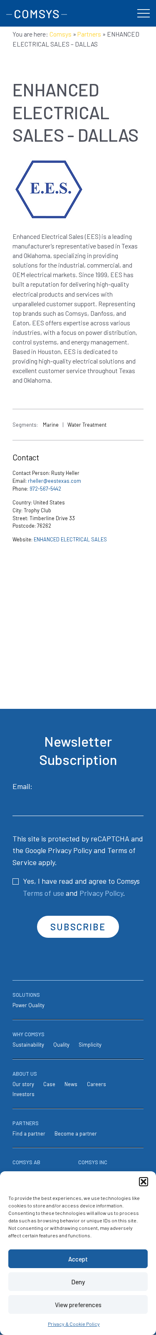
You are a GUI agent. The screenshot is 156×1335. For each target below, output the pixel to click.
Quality (61, 1044)
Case (49, 1084)
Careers (96, 1084)
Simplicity (90, 1044)
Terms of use (43, 892)
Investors (23, 1094)
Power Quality (28, 1005)
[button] (143, 1182)
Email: (22, 786)
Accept (78, 1259)
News (70, 1084)
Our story (23, 1084)
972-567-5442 (45, 488)
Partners (89, 34)
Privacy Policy (70, 850)
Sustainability (28, 1044)
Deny (78, 1282)
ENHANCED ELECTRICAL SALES (70, 539)
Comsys (61, 34)
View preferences (78, 1304)
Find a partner (28, 1133)
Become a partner (75, 1133)
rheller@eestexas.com (54, 480)
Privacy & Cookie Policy (74, 1324)
